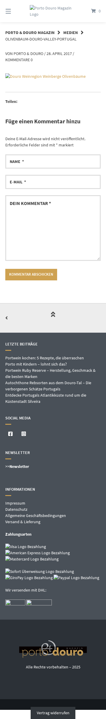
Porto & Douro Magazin (29, 32)
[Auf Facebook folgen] (10, 434)
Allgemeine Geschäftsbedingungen (35, 515)
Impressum (15, 503)
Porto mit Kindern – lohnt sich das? (36, 364)
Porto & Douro (28, 53)
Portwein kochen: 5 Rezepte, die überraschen (44, 358)
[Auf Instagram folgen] (24, 434)
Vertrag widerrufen (53, 712)
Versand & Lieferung (22, 521)
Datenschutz (16, 509)
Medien (70, 32)
